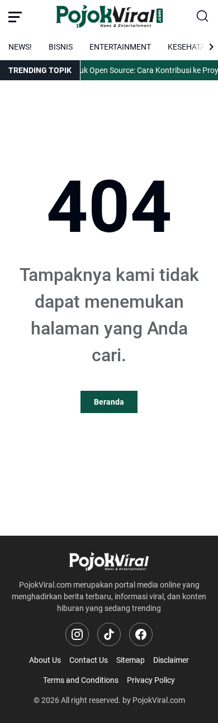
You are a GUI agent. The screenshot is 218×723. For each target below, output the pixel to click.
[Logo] (109, 561)
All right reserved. (91, 700)
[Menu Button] (15, 17)
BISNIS (61, 46)
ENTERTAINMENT (120, 46)
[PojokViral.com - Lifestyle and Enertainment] (109, 16)
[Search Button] (203, 17)
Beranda (109, 401)
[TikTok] (109, 634)
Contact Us (88, 660)
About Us (45, 660)
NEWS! (20, 46)
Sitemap (130, 660)
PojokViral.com (158, 700)
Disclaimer (171, 660)
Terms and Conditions (81, 680)
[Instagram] (77, 634)
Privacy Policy (151, 680)
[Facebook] (141, 634)
